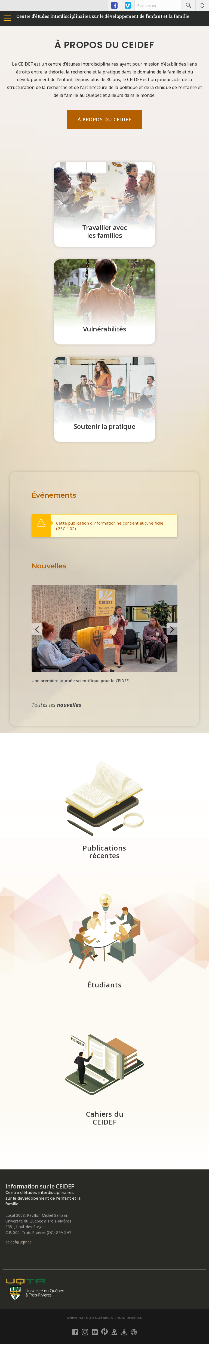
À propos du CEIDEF (104, 119)
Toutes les (56, 705)
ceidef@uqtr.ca (18, 1242)
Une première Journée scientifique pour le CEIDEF (80, 680)
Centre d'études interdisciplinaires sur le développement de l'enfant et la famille (102, 16)
